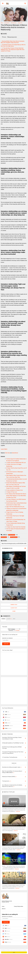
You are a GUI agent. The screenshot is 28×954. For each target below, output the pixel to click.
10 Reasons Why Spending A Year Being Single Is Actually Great (13, 596)
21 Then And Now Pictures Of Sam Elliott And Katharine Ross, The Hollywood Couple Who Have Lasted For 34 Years (12, 50)
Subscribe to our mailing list (7, 638)
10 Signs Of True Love (11, 492)
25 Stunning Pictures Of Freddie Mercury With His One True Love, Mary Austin (13, 45)
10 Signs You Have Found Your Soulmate (15, 527)
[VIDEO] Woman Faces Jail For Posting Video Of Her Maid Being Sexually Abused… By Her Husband (13, 584)
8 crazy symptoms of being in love (14, 490)
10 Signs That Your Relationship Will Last (16, 462)
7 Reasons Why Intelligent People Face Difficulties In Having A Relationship (13, 572)
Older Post (14, 607)
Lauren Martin (4, 449)
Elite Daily (7, 452)
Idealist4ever (15, 452)
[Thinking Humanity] (7, 4)
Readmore (18, 811)
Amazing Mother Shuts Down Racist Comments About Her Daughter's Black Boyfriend (12, 42)
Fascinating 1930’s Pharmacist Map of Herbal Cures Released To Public (14, 880)
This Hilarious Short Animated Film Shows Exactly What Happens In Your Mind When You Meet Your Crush (16, 495)
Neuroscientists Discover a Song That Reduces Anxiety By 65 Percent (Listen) (13, 861)
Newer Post (14, 604)
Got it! (14, 952)
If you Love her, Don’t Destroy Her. (14, 824)
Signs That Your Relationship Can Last (15, 506)
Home (14, 611)
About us (3, 908)
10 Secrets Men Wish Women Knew (12, 560)
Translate (17, 630)
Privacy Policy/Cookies (18, 906)
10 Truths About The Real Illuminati (14, 805)
